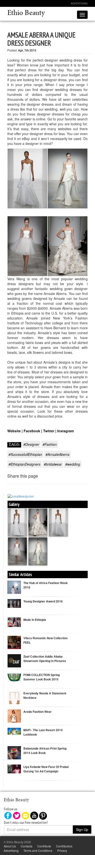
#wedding (72, 464)
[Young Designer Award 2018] (14, 603)
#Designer (31, 444)
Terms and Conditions (37, 850)
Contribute (44, 846)
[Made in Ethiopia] (14, 622)
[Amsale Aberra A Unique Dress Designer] (18, 522)
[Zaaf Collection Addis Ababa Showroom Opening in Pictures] (14, 660)
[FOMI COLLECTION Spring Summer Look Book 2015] (14, 677)
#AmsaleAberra (57, 454)
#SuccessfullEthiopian (25, 454)
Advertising (79, 3)
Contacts (26, 846)
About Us (10, 846)
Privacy (62, 850)
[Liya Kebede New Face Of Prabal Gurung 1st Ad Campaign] (14, 768)
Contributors (64, 846)
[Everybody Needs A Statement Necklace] (14, 700)
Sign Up (82, 829)
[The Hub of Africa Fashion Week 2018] (14, 590)
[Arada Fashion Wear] (14, 719)
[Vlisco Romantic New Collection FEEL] (14, 642)
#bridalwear (53, 464)
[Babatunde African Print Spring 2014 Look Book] (14, 755)
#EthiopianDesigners (24, 464)
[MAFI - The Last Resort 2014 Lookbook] (14, 730)
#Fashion (50, 444)
